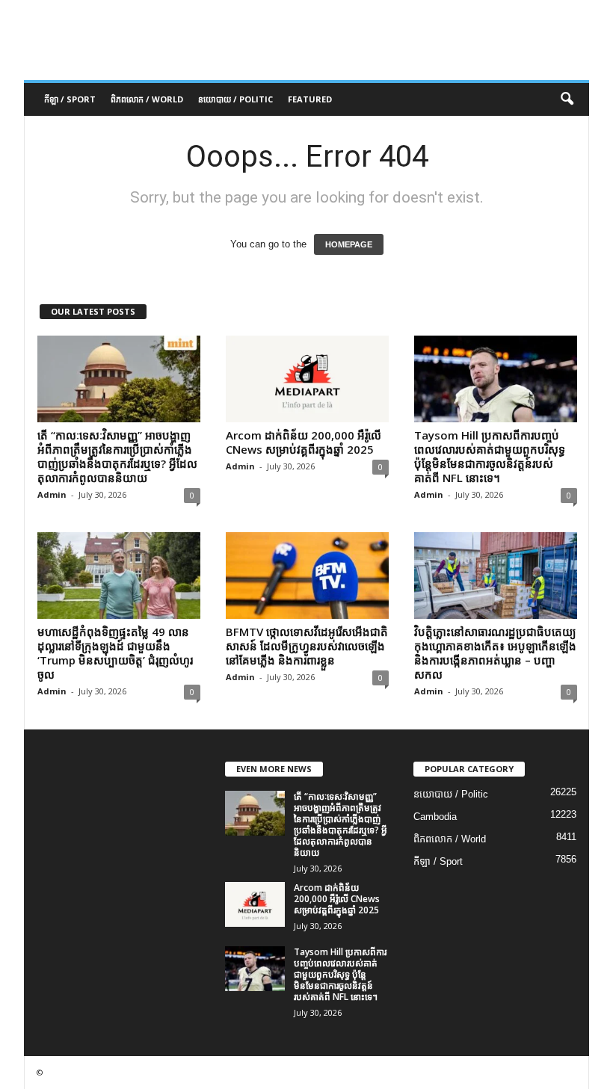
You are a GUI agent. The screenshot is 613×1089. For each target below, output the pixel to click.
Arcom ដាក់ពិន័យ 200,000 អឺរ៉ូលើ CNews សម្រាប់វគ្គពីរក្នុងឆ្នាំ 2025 (303, 442)
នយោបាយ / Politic (235, 99)
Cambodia (435, 816)
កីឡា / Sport (70, 99)
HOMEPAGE (348, 244)
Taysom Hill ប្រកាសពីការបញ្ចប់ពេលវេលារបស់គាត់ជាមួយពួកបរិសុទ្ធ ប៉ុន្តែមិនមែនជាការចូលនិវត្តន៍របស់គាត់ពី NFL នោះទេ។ (489, 456)
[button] (566, 99)
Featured (310, 99)
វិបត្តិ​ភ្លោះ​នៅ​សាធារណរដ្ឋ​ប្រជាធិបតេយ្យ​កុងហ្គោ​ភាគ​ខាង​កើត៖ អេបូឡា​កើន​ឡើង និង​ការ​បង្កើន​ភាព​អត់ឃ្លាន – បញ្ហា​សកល (495, 653)
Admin (52, 494)
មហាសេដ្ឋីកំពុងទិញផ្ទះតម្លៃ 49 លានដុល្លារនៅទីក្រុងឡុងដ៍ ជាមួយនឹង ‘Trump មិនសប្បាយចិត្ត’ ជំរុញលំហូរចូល (115, 653)
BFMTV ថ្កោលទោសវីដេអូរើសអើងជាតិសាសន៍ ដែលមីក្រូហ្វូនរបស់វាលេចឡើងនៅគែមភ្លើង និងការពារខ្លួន (307, 645)
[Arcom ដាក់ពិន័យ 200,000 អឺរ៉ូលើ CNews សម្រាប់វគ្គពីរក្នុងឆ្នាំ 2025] (307, 379)
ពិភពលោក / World (147, 99)
